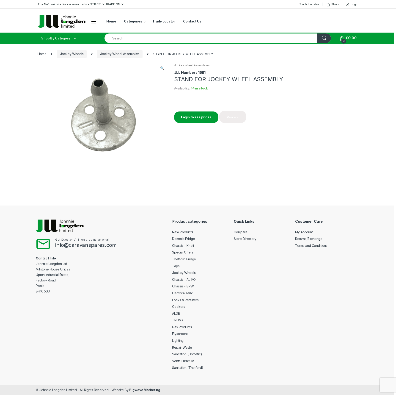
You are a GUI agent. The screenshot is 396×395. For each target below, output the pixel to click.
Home (111, 21)
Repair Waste (182, 347)
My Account (304, 232)
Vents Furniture (183, 361)
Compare (241, 232)
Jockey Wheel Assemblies (120, 54)
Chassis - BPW (183, 286)
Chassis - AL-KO (184, 279)
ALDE (176, 313)
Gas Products (182, 327)
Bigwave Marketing (144, 390)
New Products (182, 232)
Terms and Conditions (311, 246)
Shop (334, 4)
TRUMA (177, 320)
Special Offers (182, 252)
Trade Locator (309, 4)
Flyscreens (180, 334)
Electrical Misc (182, 293)
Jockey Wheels (71, 54)
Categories (133, 21)
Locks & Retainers (185, 300)
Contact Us (192, 21)
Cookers (178, 307)
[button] (162, 68)
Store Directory (245, 239)
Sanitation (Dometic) (187, 354)
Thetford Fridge (184, 259)
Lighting (178, 340)
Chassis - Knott (183, 246)
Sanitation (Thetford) (187, 368)
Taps (175, 266)
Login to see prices (196, 117)
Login (354, 4)
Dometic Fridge (183, 239)
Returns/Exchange (308, 239)
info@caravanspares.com (86, 245)
